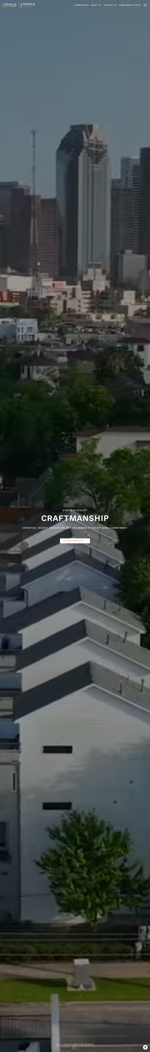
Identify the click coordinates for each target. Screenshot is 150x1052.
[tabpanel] (75, 526)
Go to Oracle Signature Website (75, 1044)
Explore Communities (73, 541)
